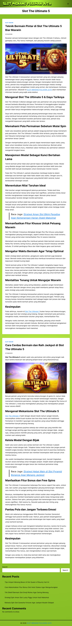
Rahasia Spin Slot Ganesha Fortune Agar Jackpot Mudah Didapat (29, 603)
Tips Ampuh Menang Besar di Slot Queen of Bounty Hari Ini (27, 582)
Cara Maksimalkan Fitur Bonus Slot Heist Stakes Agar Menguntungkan (31, 587)
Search (5, 567)
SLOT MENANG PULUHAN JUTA (39, 623)
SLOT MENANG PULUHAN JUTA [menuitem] (39, 90)
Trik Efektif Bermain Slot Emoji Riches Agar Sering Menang (26, 592)
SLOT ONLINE (9, 22)
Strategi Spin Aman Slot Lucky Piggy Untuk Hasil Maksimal (27, 597)
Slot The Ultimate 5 (32, 311)
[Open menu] (68, 3)
